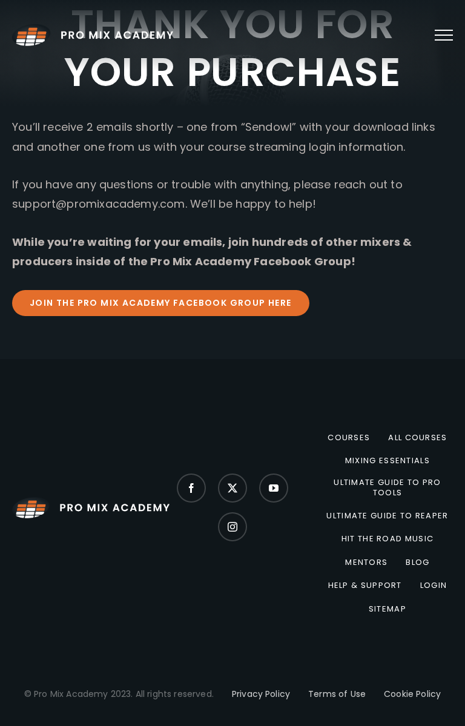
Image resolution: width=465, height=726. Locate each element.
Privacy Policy (261, 694)
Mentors (366, 562)
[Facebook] (191, 488)
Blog (417, 562)
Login (433, 585)
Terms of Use (337, 694)
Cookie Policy (412, 694)
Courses (349, 438)
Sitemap (387, 609)
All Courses (417, 438)
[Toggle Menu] (444, 35)
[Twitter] (232, 488)
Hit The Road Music (387, 539)
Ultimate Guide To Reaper (387, 516)
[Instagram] (232, 526)
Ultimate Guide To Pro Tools (387, 488)
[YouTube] (273, 488)
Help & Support (365, 585)
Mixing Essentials (387, 461)
